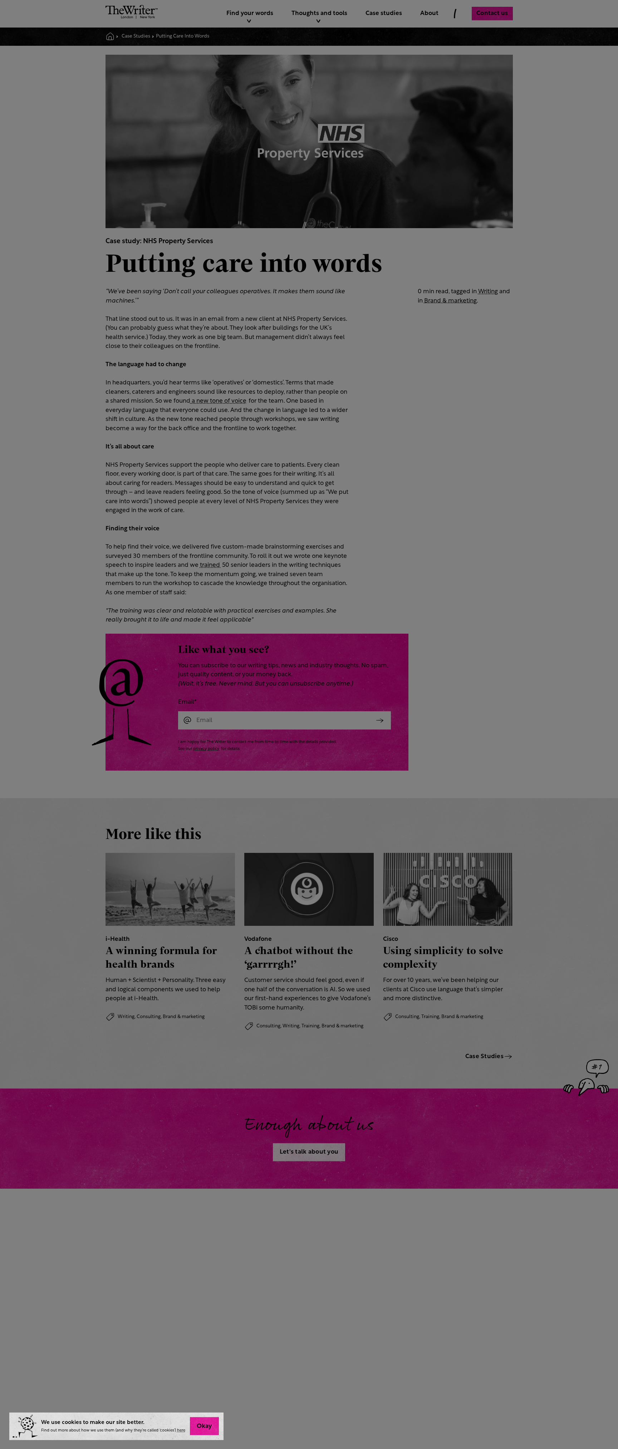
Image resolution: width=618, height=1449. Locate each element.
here (181, 1431)
